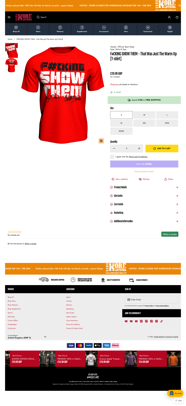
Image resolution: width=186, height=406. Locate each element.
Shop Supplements (14, 309)
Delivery (69, 305)
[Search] (36, 17)
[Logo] (23, 17)
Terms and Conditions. (138, 156)
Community (12, 328)
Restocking (70, 309)
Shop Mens (12, 301)
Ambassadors (12, 324)
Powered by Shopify (171, 337)
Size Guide (70, 313)
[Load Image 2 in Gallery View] (11, 65)
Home (10, 39)
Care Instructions (72, 320)
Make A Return (71, 316)
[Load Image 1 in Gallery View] (11, 50)
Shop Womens (13, 305)
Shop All (11, 297)
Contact (68, 301)
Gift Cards (11, 316)
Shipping (114, 84)
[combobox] (100, 17)
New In (10, 313)
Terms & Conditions (73, 324)
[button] (177, 17)
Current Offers (13, 320)
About (68, 297)
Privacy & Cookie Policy (74, 328)
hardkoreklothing (159, 337)
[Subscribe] (174, 299)
